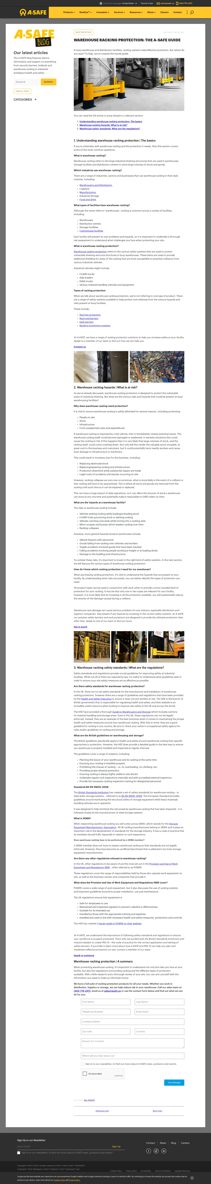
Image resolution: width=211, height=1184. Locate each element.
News (163, 1143)
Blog (173, 1143)
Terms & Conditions (163, 1171)
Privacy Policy (131, 1171)
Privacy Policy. (74, 1180)
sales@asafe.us (167, 3)
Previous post (102, 1111)
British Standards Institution (93, 792)
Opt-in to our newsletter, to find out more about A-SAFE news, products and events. (131, 1064)
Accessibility (146, 1171)
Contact (177, 12)
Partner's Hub (147, 3)
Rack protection (83, 32)
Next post (157, 1111)
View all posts (22, 91)
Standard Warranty (182, 1171)
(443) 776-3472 (185, 3)
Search (48, 82)
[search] (190, 12)
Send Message (174, 1083)
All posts (89, 1100)
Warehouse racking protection (90, 252)
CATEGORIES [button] (23, 99)
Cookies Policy (116, 1171)
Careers (164, 12)
